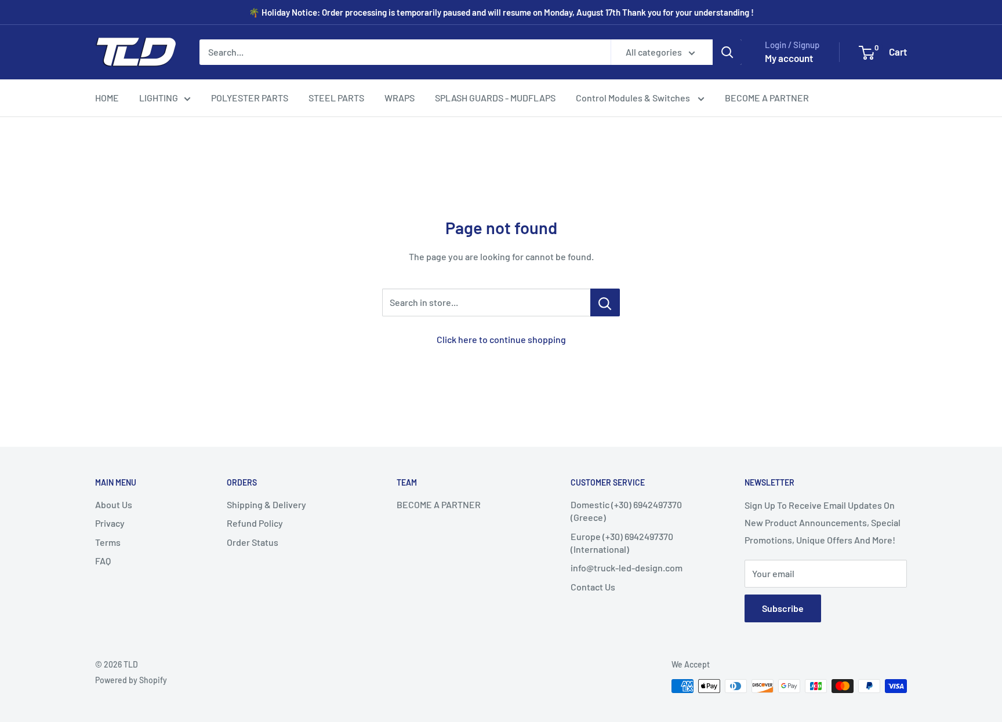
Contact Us (593, 586)
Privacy (110, 522)
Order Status (252, 542)
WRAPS (399, 97)
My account (789, 58)
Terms (108, 542)
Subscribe (783, 608)
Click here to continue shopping (501, 339)
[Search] (727, 52)
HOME (107, 97)
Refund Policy (255, 522)
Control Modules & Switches (634, 97)
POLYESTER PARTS (249, 97)
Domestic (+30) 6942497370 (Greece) (626, 511)
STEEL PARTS (336, 97)
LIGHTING (158, 97)
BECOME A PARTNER (767, 97)
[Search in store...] (605, 302)
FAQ (103, 560)
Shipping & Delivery (266, 504)
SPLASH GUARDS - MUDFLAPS (495, 97)
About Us (113, 504)
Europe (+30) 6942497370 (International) (622, 543)
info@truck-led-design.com (626, 567)
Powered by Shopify (131, 680)
